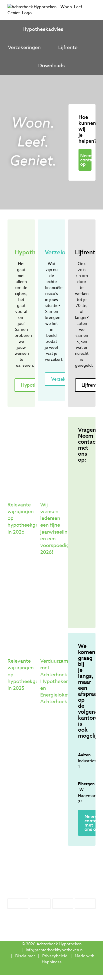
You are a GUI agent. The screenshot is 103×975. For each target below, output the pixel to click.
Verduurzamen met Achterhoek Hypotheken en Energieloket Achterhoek (57, 681)
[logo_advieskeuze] (18, 901)
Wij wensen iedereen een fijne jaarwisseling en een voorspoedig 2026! (55, 528)
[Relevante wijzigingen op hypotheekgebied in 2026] (20, 454)
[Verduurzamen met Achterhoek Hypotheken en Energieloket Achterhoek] (53, 610)
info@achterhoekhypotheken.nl (55, 950)
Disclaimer (25, 956)
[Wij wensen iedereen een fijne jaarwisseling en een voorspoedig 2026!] (53, 454)
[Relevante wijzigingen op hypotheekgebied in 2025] (20, 610)
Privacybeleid (55, 956)
